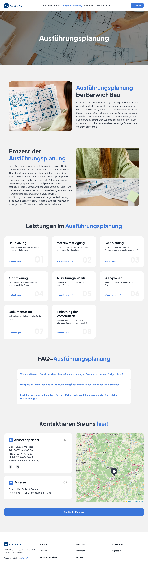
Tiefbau (57, 5)
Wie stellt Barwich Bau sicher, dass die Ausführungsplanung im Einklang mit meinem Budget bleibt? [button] (71, 374)
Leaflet (129, 501)
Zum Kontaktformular (74, 512)
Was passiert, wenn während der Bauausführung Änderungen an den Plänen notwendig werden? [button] (71, 384)
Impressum (116, 551)
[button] (114, 472)
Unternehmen (103, 5)
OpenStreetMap (138, 501)
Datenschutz (117, 544)
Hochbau (47, 5)
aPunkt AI (24, 558)
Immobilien (89, 5)
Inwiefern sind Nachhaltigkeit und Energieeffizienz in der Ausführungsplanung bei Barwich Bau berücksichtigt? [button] (69, 397)
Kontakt (137, 5)
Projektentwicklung (72, 5)
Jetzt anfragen (15, 261)
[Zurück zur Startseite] (13, 5)
